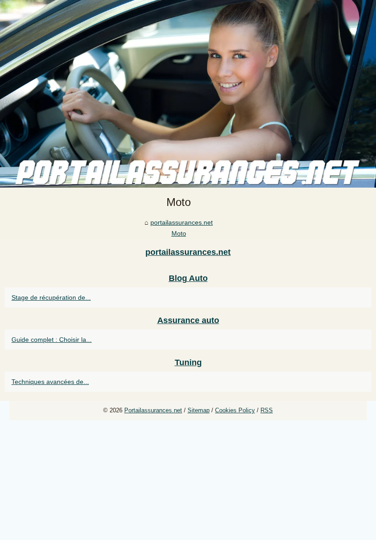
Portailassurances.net (153, 410)
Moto (178, 233)
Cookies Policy (235, 410)
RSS (266, 410)
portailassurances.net (181, 222)
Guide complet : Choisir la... (51, 339)
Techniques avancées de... (50, 381)
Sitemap (199, 410)
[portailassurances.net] (188, 94)
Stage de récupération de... (51, 297)
